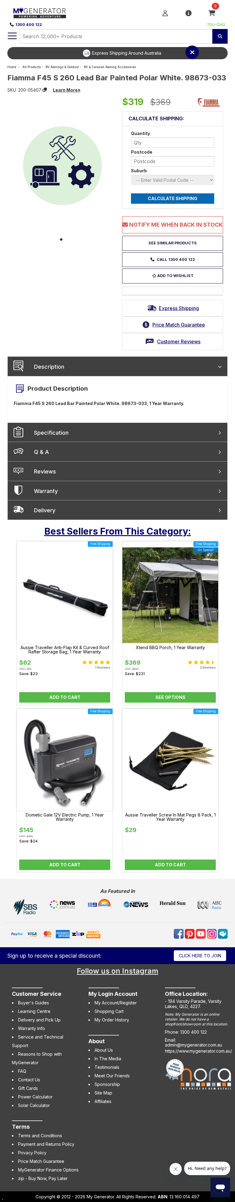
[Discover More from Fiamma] (208, 102)
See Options (170, 697)
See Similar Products (172, 243)
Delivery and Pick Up (39, 1019)
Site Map (103, 1092)
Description (49, 367)
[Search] (220, 36)
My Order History (112, 1019)
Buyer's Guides (33, 1002)
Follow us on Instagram (117, 970)
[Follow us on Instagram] (212, 933)
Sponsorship (107, 1084)
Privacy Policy (32, 1152)
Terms (21, 1126)
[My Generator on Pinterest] (190, 933)
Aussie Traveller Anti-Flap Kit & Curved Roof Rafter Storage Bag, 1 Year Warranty (65, 649)
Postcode (141, 152)
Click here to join (200, 955)
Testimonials (107, 1067)
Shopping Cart (109, 1011)
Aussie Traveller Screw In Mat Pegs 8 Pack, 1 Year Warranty (170, 817)
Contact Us (29, 1079)
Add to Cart (64, 697)
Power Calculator (35, 1096)
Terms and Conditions (40, 1135)
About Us (104, 1050)
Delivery (44, 510)
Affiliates (103, 1101)
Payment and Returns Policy (46, 1144)
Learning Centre (34, 1011)
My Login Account (112, 994)
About (96, 1041)
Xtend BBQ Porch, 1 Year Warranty (170, 647)
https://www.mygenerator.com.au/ (198, 1051)
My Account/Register (116, 1002)
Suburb (139, 170)
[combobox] (116, 36)
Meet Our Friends (112, 1075)
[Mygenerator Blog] (223, 933)
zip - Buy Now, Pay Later (43, 1178)
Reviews (45, 471)
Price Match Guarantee (41, 1161)
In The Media (108, 1058)
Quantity (140, 133)
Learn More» (66, 90)
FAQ (22, 1071)
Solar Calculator (34, 1105)
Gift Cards (28, 1088)
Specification (51, 432)
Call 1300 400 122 (175, 259)
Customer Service (36, 994)
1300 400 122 (28, 24)
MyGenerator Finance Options (48, 1169)
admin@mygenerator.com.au (193, 1044)
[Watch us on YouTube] (201, 933)
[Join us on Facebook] (179, 933)
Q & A (41, 452)
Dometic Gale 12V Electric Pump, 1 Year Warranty (65, 817)
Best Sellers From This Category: (117, 531)
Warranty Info (31, 1028)
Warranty (46, 491)
